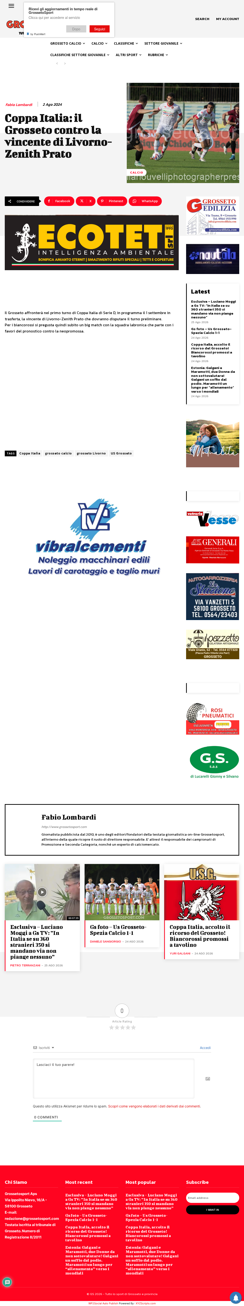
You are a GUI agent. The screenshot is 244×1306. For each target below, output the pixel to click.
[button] (202, 18)
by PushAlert (37, 34)
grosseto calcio (58, 453)
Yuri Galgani (180, 953)
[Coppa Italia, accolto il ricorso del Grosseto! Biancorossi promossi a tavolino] (201, 892)
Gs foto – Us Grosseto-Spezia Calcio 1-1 (211, 331)
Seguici (99, 28)
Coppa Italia (29, 453)
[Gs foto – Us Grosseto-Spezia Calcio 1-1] (122, 892)
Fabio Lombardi (18, 104)
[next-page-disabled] (65, 64)
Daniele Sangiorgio (105, 941)
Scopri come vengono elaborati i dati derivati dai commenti (154, 1106)
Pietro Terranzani (25, 965)
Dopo (76, 28)
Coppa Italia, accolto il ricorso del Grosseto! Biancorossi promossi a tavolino (211, 350)
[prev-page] (57, 64)
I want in (212, 1210)
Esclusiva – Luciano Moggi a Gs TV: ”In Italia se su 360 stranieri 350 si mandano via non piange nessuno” (213, 309)
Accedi (205, 1048)
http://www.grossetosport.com (64, 826)
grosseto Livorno (91, 453)
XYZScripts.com (146, 1303)
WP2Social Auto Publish (103, 1303)
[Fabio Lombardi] (24, 829)
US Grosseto (121, 453)
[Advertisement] (92, 392)
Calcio (136, 172)
